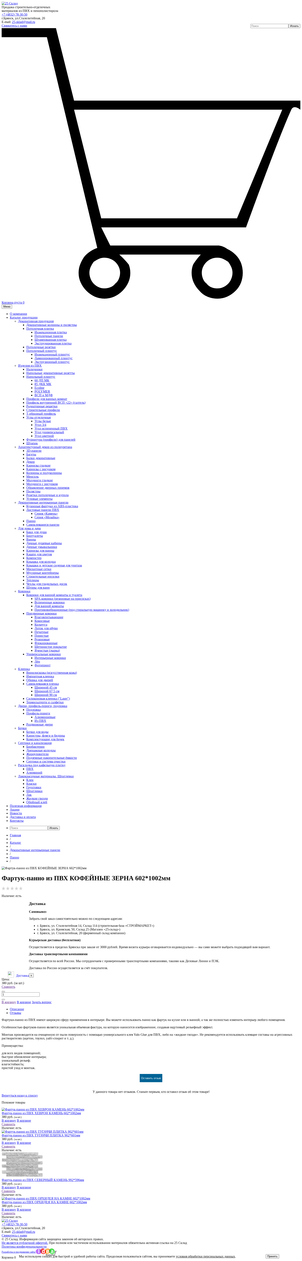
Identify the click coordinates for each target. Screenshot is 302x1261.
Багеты (31, 454)
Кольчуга (41, 624)
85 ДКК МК (43, 384)
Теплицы (32, 580)
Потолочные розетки (41, 347)
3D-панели (33, 450)
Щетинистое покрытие (51, 646)
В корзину (9, 1002)
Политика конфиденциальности (24, 1246)
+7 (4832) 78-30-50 (14, 14)
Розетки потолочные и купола (47, 495)
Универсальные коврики (43, 654)
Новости (16, 813)
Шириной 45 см (46, 687)
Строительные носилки (42, 576)
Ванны (31, 539)
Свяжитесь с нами (14, 25)
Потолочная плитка (40, 328)
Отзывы (15, 1013)
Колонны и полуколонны (44, 473)
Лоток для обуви (46, 628)
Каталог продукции (24, 317)
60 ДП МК (42, 380)
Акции (15, 809)
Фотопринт (43, 665)
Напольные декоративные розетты (50, 373)
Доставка (22, 975)
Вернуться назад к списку (20, 1095)
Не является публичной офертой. (25, 1243)
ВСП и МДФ (44, 395)
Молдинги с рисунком (42, 484)
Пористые (42, 635)
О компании (18, 314)
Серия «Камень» (46, 513)
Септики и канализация (35, 743)
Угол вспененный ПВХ (51, 428)
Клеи (29, 780)
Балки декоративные (40, 458)
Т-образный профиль (41, 413)
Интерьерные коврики (50, 658)
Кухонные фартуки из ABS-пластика (52, 506)
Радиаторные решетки (42, 406)
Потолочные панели (49, 336)
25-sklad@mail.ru (23, 22)
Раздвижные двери (39, 724)
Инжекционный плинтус (52, 354)
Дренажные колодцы (41, 750)
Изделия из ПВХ (30, 365)
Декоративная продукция (36, 321)
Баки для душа (36, 532)
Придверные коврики (41, 613)
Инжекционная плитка (51, 332)
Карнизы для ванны (40, 550)
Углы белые (43, 421)
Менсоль (32, 476)
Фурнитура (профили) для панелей (50, 439)
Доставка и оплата (23, 817)
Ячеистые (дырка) (47, 650)
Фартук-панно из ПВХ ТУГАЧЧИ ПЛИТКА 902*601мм (41, 1135)
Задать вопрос (42, 1002)
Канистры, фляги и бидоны (45, 735)
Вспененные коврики (50, 602)
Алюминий (34, 772)
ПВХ (29, 769)
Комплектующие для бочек (45, 739)
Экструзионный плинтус (52, 362)
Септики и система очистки (46, 761)
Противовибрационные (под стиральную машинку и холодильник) (82, 609)
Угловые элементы (39, 498)
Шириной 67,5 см (47, 691)
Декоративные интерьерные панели (43, 502)
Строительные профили (43, 410)
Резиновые (42, 639)
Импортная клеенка (40, 676)
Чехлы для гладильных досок (46, 584)
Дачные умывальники (41, 547)
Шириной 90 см (46, 695)
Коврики (24, 591)
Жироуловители (37, 754)
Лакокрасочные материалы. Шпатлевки (46, 776)
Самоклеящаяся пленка (42, 683)
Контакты (17, 820)
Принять (272, 1256)
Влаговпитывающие (49, 617)
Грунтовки (33, 787)
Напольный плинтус (40, 376)
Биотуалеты (34, 535)
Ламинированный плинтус (54, 358)
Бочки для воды (37, 732)
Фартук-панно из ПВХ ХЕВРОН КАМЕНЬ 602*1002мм (41, 1113)
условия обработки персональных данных (205, 1256)
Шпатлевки (34, 791)
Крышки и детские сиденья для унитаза (54, 565)
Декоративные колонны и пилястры (51, 325)
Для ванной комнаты (49, 606)
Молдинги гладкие (39, 480)
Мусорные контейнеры (42, 572)
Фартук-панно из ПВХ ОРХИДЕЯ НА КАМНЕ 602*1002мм (44, 1202)
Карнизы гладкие (38, 465)
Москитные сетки (38, 569)
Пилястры (33, 491)
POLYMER (42, 391)
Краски (31, 783)
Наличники (34, 369)
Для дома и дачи (29, 528)
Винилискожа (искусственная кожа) (51, 672)
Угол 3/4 (40, 424)
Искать (294, 26)
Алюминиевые (45, 717)
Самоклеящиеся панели (42, 524)
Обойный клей (36, 802)
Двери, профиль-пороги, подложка (42, 706)
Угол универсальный (49, 432)
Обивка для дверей (39, 680)
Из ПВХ (40, 720)
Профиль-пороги (38, 713)
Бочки (22, 728)
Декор (30, 461)
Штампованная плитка (51, 339)
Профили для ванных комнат (46, 399)
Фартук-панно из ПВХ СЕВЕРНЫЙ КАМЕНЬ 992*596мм (43, 1180)
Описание (17, 1009)
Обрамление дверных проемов (47, 487)
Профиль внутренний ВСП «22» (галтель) (55, 402)
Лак (29, 794)
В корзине (24, 1002)
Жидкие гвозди (37, 798)
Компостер (33, 558)
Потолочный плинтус (41, 351)
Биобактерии (35, 746)
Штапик (32, 443)
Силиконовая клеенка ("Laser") (48, 698)
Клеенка (24, 669)
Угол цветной (44, 436)
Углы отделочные (38, 417)
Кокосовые (42, 621)
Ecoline (39, 388)
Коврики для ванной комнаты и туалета (54, 595)
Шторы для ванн (38, 587)
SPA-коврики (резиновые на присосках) (63, 598)
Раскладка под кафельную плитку (42, 765)
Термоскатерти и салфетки (45, 702)
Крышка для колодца (41, 561)
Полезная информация (25, 806)
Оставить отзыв (151, 1078)
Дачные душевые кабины (44, 543)
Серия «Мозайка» (47, 517)
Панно (31, 521)
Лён (37, 661)
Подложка (33, 709)
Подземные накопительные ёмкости (51, 757)
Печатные (41, 632)
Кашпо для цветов (39, 554)
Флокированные (46, 643)
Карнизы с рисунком (40, 469)
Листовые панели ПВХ (42, 510)
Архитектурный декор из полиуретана (45, 447)
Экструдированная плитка (53, 343)
